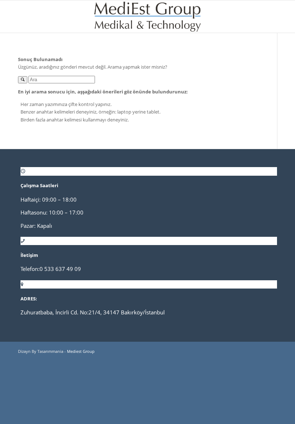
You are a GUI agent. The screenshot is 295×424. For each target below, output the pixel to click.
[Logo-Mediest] (147, 16)
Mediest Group (81, 351)
